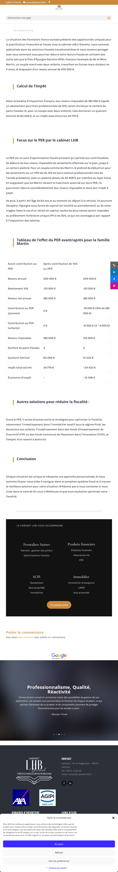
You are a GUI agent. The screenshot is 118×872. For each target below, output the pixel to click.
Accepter (59, 844)
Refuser (59, 852)
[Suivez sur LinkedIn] (70, 783)
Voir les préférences (59, 860)
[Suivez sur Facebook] (64, 783)
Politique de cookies (57, 867)
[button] (113, 817)
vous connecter (26, 637)
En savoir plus (59, 605)
